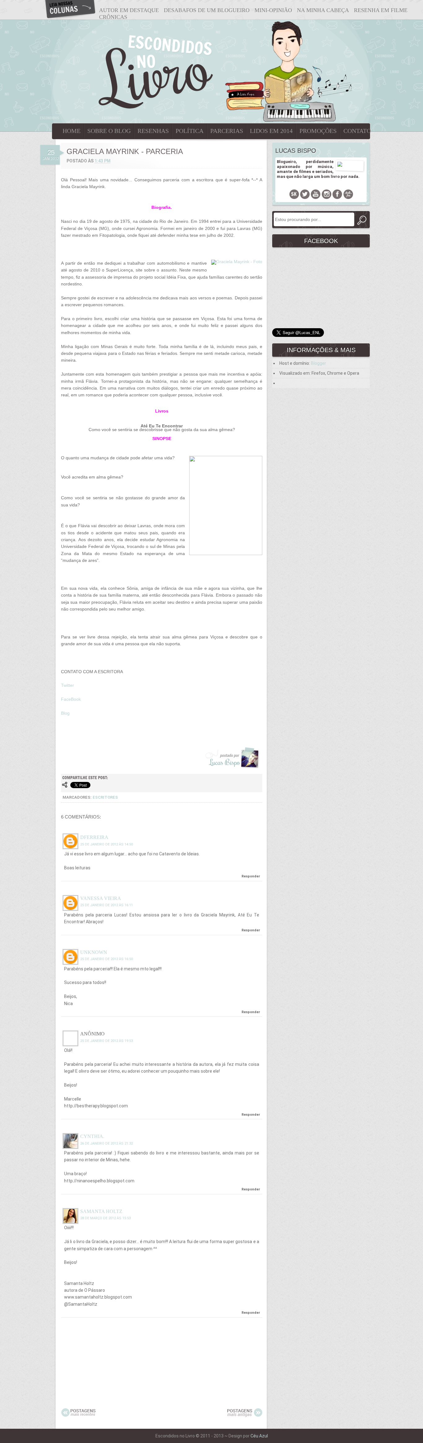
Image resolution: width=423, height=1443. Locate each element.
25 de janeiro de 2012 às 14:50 (106, 844)
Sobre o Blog (109, 130)
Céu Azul (259, 1435)
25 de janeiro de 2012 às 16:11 (106, 905)
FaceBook (71, 699)
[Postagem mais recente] (78, 1415)
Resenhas (153, 130)
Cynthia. (92, 1136)
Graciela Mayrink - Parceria (125, 151)
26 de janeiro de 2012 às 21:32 (106, 1143)
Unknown (93, 952)
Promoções (318, 130)
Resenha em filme (381, 10)
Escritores (105, 797)
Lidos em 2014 (271, 130)
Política (189, 130)
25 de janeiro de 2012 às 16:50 (106, 959)
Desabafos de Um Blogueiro (207, 10)
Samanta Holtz (101, 1211)
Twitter (67, 685)
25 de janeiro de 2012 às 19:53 (106, 1041)
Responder (251, 876)
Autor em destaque (129, 10)
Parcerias (226, 130)
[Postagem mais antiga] (244, 1415)
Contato (357, 130)
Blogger (318, 363)
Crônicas (113, 17)
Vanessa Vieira (100, 898)
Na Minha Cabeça (323, 10)
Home (72, 130)
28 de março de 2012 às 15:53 (105, 1218)
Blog (65, 713)
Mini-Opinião (273, 10)
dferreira (94, 837)
